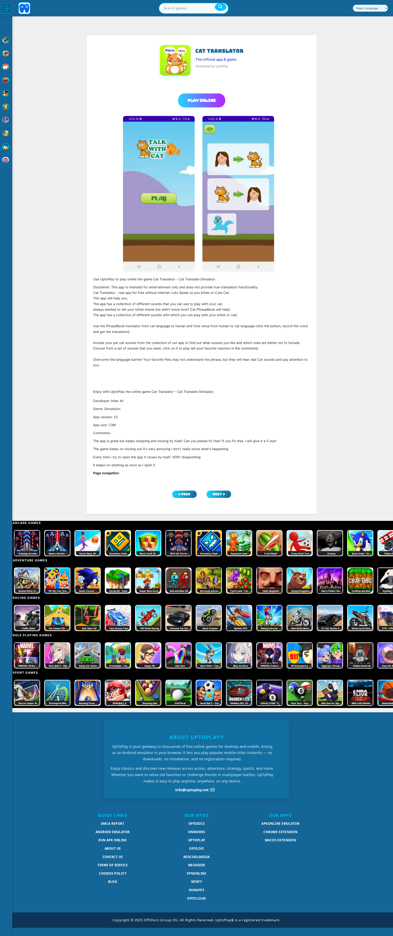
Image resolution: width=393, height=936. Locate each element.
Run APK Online (112, 840)
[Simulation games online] (6, 106)
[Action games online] (6, 40)
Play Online (202, 100)
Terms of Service (112, 865)
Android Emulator (113, 832)
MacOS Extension (280, 840)
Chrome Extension (280, 832)
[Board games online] (6, 66)
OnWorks (196, 832)
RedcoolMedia (196, 857)
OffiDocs (197, 823)
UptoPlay (196, 840)
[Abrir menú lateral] (6, 8)
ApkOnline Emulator (280, 823)
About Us (113, 848)
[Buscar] (220, 7)
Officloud (196, 898)
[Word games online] (6, 146)
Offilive (196, 848)
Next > (219, 494)
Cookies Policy (112, 873)
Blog (112, 882)
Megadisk (196, 865)
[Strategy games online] (6, 133)
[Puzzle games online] (6, 93)
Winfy (196, 882)
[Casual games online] (6, 80)
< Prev (184, 494)
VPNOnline (197, 873)
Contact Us (113, 857)
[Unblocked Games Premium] (6, 159)
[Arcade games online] (6, 53)
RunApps (196, 890)
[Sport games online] (6, 120)
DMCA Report (112, 823)
